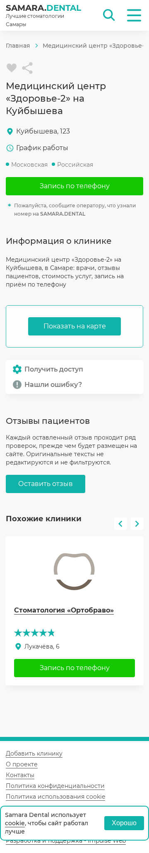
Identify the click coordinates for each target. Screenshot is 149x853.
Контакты (20, 775)
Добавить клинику (34, 753)
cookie (15, 823)
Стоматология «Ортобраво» (64, 610)
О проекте (22, 764)
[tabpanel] (74, 611)
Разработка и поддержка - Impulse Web (66, 840)
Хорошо (124, 822)
